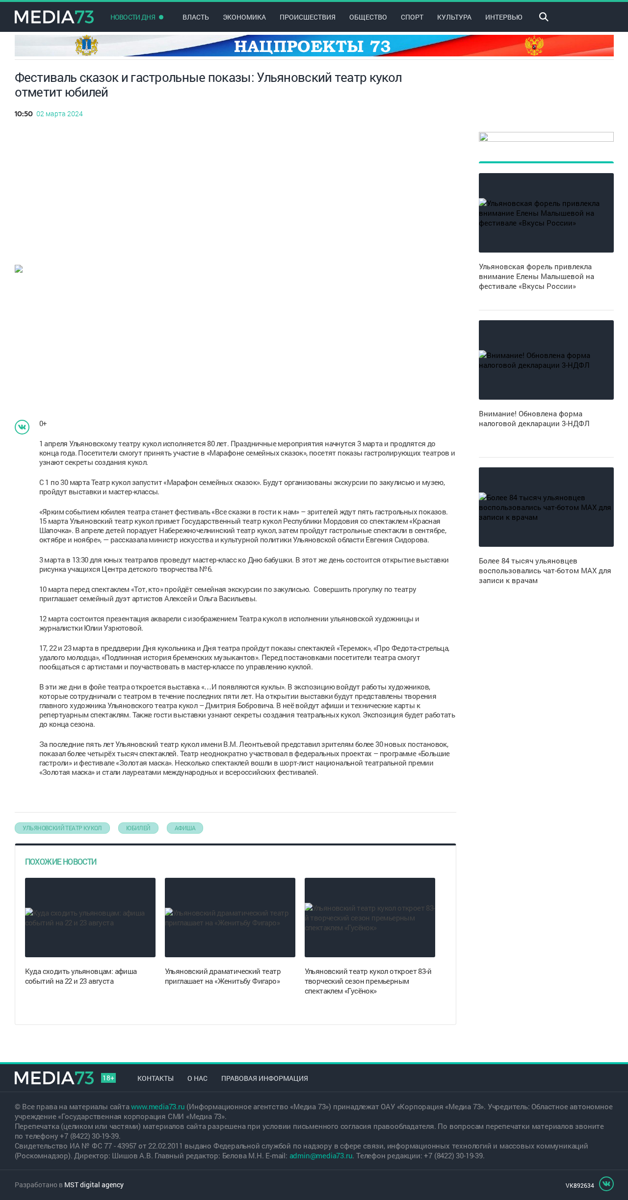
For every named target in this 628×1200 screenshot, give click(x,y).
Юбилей (138, 828)
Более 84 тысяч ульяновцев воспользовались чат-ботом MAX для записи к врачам (545, 570)
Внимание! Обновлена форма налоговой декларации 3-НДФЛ (534, 418)
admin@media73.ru (321, 1155)
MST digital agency (94, 1184)
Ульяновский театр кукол (62, 828)
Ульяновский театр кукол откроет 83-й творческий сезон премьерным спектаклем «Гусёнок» (368, 981)
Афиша (185, 828)
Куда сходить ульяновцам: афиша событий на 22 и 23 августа (81, 976)
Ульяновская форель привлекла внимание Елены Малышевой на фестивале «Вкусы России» (536, 276)
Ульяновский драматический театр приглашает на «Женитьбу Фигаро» (223, 976)
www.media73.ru (157, 1106)
